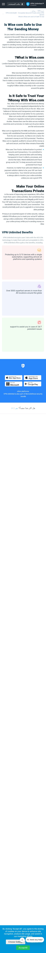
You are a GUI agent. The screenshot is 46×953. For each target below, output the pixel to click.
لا (12, 408)
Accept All (23, 948)
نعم (16, 408)
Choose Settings (15, 942)
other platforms (23, 391)
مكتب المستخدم (14, 4)
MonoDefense (31, 394)
